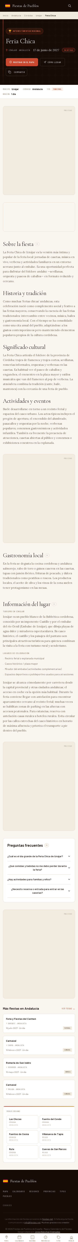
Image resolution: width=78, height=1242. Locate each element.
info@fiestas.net (32, 1222)
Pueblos (7, 1196)
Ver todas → (68, 1008)
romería (68, 1072)
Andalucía (16, 15)
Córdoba (28, 15)
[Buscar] (69, 6)
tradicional (57, 89)
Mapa (5, 1191)
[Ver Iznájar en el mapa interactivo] (39, 216)
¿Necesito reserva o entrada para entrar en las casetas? (37, 890)
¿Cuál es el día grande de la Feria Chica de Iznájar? (35, 856)
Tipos (63, 1191)
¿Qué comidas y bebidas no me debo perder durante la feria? (38, 867)
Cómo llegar (54, 62)
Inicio (5, 15)
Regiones (34, 1191)
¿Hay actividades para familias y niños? (29, 879)
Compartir (19, 72)
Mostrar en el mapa (23, 62)
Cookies (7, 1205)
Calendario (19, 1191)
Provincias (50, 1191)
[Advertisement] (39, 152)
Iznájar (39, 15)
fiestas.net (47, 1219)
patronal (67, 1028)
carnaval (67, 1050)
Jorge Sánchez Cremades (47, 1231)
